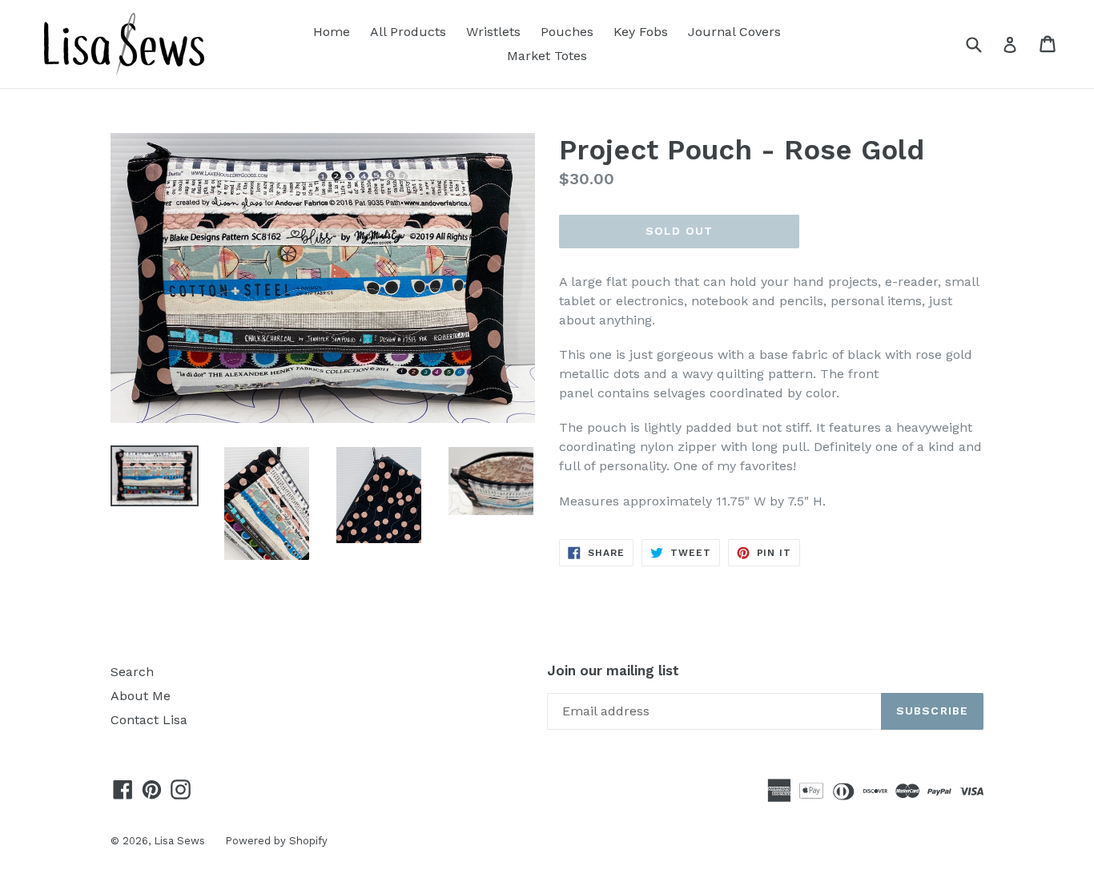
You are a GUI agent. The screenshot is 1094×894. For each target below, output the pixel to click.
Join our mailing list (613, 670)
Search (132, 671)
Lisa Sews (179, 841)
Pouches (567, 31)
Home (331, 31)
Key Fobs (640, 31)
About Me (141, 695)
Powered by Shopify (276, 841)
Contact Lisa (149, 719)
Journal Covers (734, 31)
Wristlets (493, 31)
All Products (408, 31)
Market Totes (547, 55)
